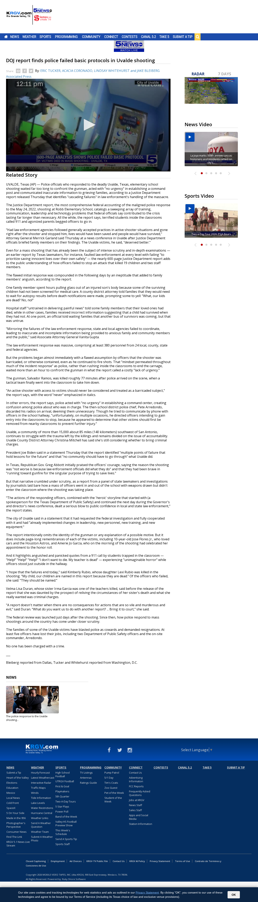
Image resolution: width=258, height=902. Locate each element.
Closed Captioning (36, 861)
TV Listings (86, 772)
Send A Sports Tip (66, 839)
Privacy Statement (160, 861)
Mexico (10, 793)
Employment (58, 861)
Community (91, 37)
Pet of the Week (114, 793)
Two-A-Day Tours (65, 801)
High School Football (62, 774)
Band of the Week (66, 816)
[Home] (29, 17)
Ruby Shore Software (74, 879)
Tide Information (41, 798)
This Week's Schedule (62, 832)
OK (234, 894)
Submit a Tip (182, 37)
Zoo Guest (110, 788)
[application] (88, 125)
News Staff (135, 805)
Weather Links (39, 818)
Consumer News (16, 832)
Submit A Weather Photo (42, 838)
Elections (11, 782)
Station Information (140, 824)
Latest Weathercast (42, 777)
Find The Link (14, 837)
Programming (66, 37)
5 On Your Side (15, 813)
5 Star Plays (62, 806)
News (14, 37)
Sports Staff (62, 844)
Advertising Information (136, 779)
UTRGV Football (64, 781)
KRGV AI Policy (137, 861)
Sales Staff (135, 810)
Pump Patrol (111, 772)
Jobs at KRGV (136, 800)
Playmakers (62, 791)
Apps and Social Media (138, 817)
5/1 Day (108, 777)
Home (6, 37)
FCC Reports (136, 786)
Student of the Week (113, 799)
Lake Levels (38, 803)
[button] (88, 125)
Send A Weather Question (41, 824)
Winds (35, 793)
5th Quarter (62, 796)
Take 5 (164, 37)
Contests (129, 37)
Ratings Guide (88, 782)
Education (12, 788)
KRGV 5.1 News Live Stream (18, 843)
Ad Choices (76, 861)
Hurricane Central (41, 813)
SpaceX (10, 808)
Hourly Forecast (40, 772)
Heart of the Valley (17, 777)
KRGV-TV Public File (97, 861)
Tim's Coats (111, 782)
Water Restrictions (42, 808)
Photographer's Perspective (15, 824)
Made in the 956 (16, 818)
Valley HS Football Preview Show (66, 823)
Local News (13, 798)
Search (197, 37)
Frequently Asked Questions (139, 793)
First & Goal (62, 786)
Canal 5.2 (148, 37)
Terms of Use (182, 861)
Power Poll (61, 811)
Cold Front (12, 803)
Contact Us (135, 772)
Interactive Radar (41, 782)
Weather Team (40, 832)
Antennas (86, 777)
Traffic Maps (38, 788)
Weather (29, 37)
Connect (111, 37)
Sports (45, 37)
